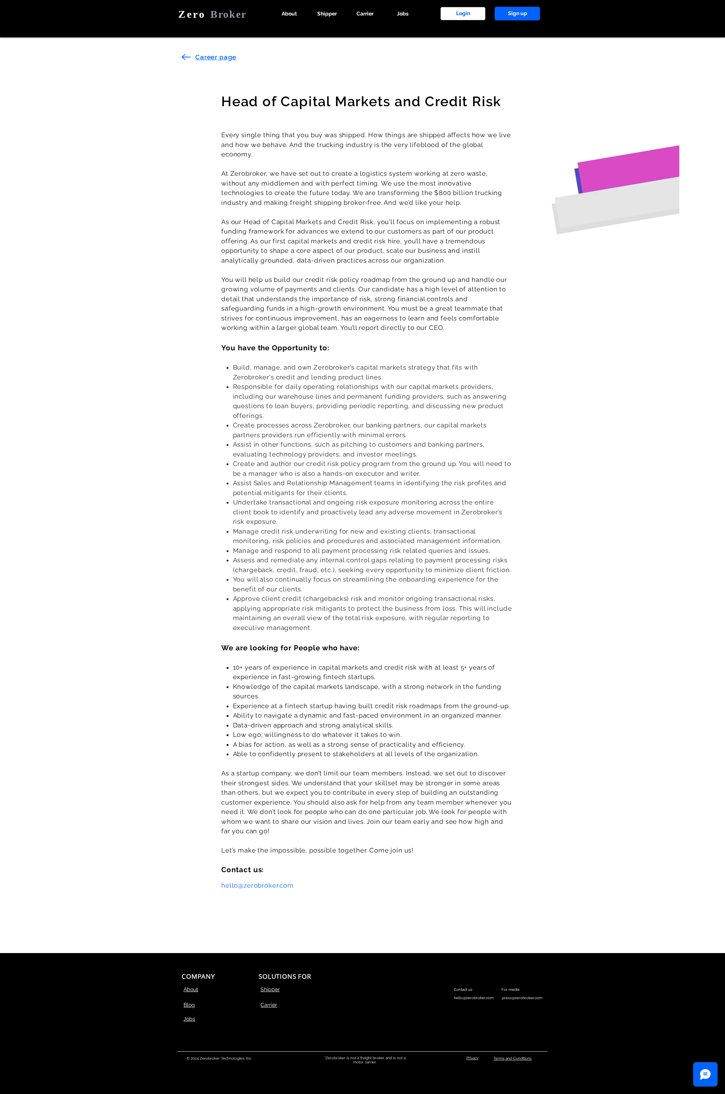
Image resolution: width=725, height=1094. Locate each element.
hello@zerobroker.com (257, 885)
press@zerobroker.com (522, 998)
